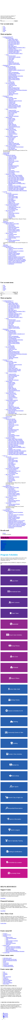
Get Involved (8, 502)
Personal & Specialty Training (14, 106)
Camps (7, 318)
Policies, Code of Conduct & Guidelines (16, 261)
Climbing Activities (12, 158)
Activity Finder (6, 152)
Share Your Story (11, 216)
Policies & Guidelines (7, 980)
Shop (4, 29)
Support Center (11, 92)
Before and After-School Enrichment (15, 146)
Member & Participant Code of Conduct (16, 256)
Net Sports (3, 546)
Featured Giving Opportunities (12, 468)
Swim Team (10, 115)
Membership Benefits (12, 77)
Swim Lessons (11, 113)
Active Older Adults (12, 98)
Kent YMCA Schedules (13, 181)
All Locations (3, 550)
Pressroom (5, 974)
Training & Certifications (13, 116)
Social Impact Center (7, 222)
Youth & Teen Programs (11, 393)
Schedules (5, 154)
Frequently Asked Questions (14, 73)
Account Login (6, 952)
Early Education (11, 148)
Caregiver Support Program (14, 240)
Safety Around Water (12, 112)
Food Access (11, 235)
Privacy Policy (6, 983)
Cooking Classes (11, 103)
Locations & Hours (7, 36)
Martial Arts (10, 123)
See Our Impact (11, 215)
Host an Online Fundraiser (13, 213)
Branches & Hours (9, 302)
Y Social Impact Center (13, 209)
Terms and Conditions (7, 982)
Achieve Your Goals (12, 85)
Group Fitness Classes (12, 104)
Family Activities (11, 119)
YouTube (6, 1016)
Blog (4, 975)
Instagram (6, 1014)
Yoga (2, 549)
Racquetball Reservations (13, 165)
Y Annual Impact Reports (8, 966)
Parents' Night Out (12, 124)
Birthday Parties (11, 118)
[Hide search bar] (1, 295)
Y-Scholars (10, 135)
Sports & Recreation (12, 167)
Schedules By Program (10, 419)
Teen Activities (11, 131)
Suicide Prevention (12, 237)
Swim (9, 169)
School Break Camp (12, 149)
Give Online (10, 198)
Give (4, 191)
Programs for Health (12, 107)
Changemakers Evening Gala (14, 207)
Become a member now (10, 330)
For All (9, 71)
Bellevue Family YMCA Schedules (15, 176)
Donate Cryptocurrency (13, 194)
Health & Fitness (9, 361)
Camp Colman (11, 58)
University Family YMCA (13, 52)
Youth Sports (11, 128)
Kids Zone (10, 86)
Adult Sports (11, 99)
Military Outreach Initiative (13, 78)
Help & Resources (9, 511)
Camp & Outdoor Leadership (14, 57)
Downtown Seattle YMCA (13, 44)
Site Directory (11, 263)
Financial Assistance (12, 252)
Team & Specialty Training (13, 171)
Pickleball (10, 164)
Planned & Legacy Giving (13, 203)
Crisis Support (11, 224)
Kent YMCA (11, 45)
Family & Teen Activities (13, 161)
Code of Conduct (6, 981)
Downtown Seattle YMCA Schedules (16, 180)
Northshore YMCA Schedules (14, 185)
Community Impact (12, 68)
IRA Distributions (12, 200)
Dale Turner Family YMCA (14, 42)
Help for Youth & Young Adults (12, 487)
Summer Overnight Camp (13, 62)
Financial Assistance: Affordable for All (16, 70)
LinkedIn (6, 1015)
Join (4, 26)
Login (4, 27)
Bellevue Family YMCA (13, 40)
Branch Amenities (12, 67)
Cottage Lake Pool (12, 110)
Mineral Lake (11, 61)
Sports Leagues (11, 168)
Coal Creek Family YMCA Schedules (16, 177)
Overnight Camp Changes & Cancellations (17, 260)
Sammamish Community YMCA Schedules (17, 187)
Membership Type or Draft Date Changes (16, 259)
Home (4, 533)
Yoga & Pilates (11, 172)
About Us (5, 973)
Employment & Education (13, 227)
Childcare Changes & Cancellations (15, 248)
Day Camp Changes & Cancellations (16, 250)
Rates (9, 80)
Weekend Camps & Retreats (14, 64)
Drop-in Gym (3, 543)
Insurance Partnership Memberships (15, 75)
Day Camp (10, 60)
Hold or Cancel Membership (11, 950)
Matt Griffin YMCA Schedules (14, 182)
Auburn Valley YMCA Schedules (15, 175)
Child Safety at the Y (7, 958)
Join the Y (5, 933)
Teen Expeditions (11, 132)
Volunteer (10, 217)
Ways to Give (8, 456)
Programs (5, 96)
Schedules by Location (10, 437)
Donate (4, 30)
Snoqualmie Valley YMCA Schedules (16, 188)
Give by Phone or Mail (13, 197)
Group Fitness (11, 162)
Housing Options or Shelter (14, 229)
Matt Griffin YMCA (12, 46)
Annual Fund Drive (12, 206)
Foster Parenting (11, 241)
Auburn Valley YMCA (13, 39)
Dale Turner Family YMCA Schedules (16, 178)
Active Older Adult (12, 156)
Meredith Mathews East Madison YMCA (16, 47)
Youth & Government (12, 133)
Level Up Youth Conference (14, 230)
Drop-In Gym (11, 159)
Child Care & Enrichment (11, 409)
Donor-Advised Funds (13, 196)
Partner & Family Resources (14, 236)
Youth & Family (9, 381)
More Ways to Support (10, 474)
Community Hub (11, 102)
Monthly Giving (11, 202)
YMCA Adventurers (12, 125)
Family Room (11, 120)
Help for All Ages (9, 497)
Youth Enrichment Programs (14, 126)
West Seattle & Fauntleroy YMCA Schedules (17, 190)
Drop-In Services (11, 226)
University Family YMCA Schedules (16, 189)
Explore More (3, 923)
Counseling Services (12, 234)
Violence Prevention (12, 232)
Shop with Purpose (12, 91)
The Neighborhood (12, 208)
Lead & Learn (11, 214)
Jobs (4, 31)
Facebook (6, 1013)
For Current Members (10, 346)
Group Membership (12, 74)
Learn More (5, 245)
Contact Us (10, 211)
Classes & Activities (12, 157)
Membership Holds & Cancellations (15, 258)
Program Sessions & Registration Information (17, 90)
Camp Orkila (11, 59)
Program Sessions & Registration (15, 262)
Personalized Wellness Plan (14, 88)
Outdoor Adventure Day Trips (14, 105)
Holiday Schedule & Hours (14, 87)
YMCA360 (10, 94)
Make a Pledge (11, 201)
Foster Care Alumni (12, 228)
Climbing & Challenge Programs (15, 100)
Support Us (5, 221)
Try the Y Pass (11, 81)
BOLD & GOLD (12, 55)
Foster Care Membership (13, 72)
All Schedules (3, 540)
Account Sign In (11, 84)
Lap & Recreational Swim (13, 111)
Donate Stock (11, 195)
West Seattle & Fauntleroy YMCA (15, 53)
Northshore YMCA (12, 48)
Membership (6, 65)
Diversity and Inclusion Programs (10, 960)
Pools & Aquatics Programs (14, 79)
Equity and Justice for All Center (10, 959)
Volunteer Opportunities (13, 93)
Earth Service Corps (12, 130)
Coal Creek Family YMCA (14, 41)
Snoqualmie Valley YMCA (13, 51)
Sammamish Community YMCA (15, 49)
